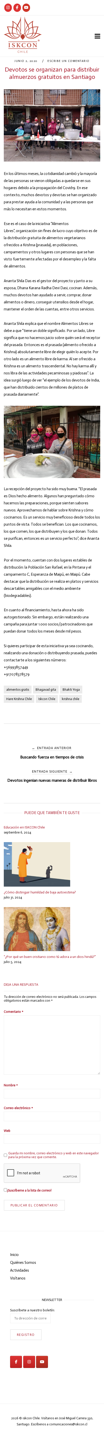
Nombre (11, 1085)
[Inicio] (23, 51)
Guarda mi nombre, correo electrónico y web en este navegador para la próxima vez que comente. (53, 1155)
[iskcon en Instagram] (29, 1362)
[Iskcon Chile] (8, 8)
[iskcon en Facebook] (16, 1362)
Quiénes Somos (23, 1262)
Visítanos (17, 1278)
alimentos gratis (17, 689)
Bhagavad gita (46, 689)
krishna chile (70, 699)
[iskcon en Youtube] (26, 8)
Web (7, 1131)
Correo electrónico (18, 1108)
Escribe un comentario (68, 61)
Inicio (14, 1254)
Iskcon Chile (46, 699)
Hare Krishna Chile (19, 699)
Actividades (19, 1270)
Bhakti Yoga (71, 689)
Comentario (13, 1012)
